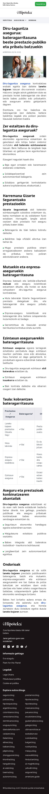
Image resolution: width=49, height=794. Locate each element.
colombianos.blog (11, 712)
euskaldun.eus (31, 734)
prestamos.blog (32, 695)
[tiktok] (26, 646)
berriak (32, 20)
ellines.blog (8, 742)
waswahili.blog (31, 755)
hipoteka (7, 20)
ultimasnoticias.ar (32, 729)
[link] (24, 13)
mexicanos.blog (32, 708)
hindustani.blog (32, 759)
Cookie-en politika (11, 683)
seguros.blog (8, 695)
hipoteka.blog (31, 704)
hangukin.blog (9, 764)
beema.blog (8, 772)
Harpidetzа (40, 4)
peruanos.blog (31, 712)
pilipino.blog (8, 751)
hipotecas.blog (31, 699)
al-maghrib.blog (32, 764)
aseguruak (20, 20)
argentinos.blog (10, 708)
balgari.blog (30, 742)
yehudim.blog (31, 768)
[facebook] (4, 646)
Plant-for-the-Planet (12, 663)
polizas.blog (8, 699)
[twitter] (13, 646)
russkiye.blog (31, 747)
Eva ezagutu (8, 658)
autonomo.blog (10, 777)
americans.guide (32, 777)
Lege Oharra (8, 675)
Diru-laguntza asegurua (16, 83)
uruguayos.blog (10, 725)
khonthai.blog (9, 759)
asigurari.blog (31, 772)
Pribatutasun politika (12, 679)
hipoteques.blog (10, 704)
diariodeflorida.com (11, 729)
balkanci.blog (9, 747)
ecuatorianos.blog (33, 717)
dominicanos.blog (11, 721)
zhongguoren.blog (11, 755)
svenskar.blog (31, 738)
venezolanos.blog (11, 717)
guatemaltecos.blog (34, 721)
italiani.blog (8, 738)
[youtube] (21, 646)
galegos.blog (31, 725)
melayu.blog (30, 751)
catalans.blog (9, 734)
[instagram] (8, 646)
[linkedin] (17, 646)
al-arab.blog (8, 768)
